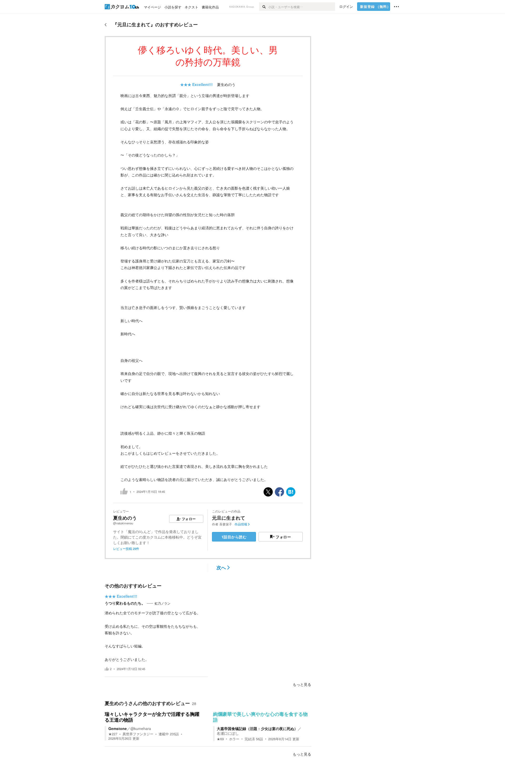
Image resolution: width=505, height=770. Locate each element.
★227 (112, 734)
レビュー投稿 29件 (126, 548)
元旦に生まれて (228, 517)
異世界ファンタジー (138, 734)
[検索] (263, 6)
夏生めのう (226, 84)
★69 (220, 739)
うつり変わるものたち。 (125, 603)
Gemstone (117, 728)
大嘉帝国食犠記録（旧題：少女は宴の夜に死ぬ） (257, 728)
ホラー (234, 739)
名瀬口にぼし (228, 733)
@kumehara (140, 728)
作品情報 (241, 524)
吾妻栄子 (225, 524)
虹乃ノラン (162, 603)
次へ (221, 567)
